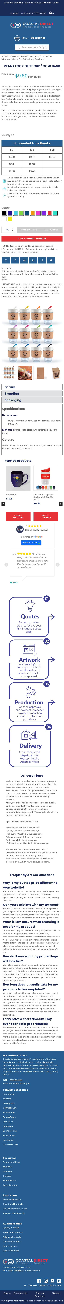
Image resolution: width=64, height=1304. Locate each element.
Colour (6, 208)
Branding (7, 1171)
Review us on (29, 542)
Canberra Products (12, 1241)
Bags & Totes (9, 1117)
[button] (50, 13)
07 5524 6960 (16, 1079)
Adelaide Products (12, 1237)
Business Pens (10, 1130)
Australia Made (10, 1185)
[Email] (24, 260)
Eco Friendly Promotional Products (24, 56)
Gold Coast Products (13, 1204)
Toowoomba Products (14, 1213)
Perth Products (10, 1246)
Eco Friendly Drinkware (22, 271)
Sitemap (56, 1293)
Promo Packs (9, 1180)
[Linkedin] (33, 260)
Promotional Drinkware (20, 274)
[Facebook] (15, 260)
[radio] (4, 213)
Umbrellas (8, 1121)
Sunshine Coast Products (15, 1208)
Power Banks (9, 1135)
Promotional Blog (11, 1162)
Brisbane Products (12, 1199)
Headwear (8, 1140)
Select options (18, 516)
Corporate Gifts (10, 1144)
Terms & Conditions (40, 1295)
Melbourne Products (13, 1232)
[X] (6, 260)
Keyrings (7, 1098)
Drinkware (8, 1126)
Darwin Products (11, 1250)
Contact (14, 13)
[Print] (51, 260)
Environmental (21, 1293)
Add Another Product (32, 238)
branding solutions (37, 193)
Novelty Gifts (9, 1103)
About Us (7, 1166)
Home (4, 56)
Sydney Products (11, 1227)
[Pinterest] (42, 260)
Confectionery (10, 1107)
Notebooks (8, 1094)
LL (9, 279)
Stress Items (9, 1112)
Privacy (7, 1293)
